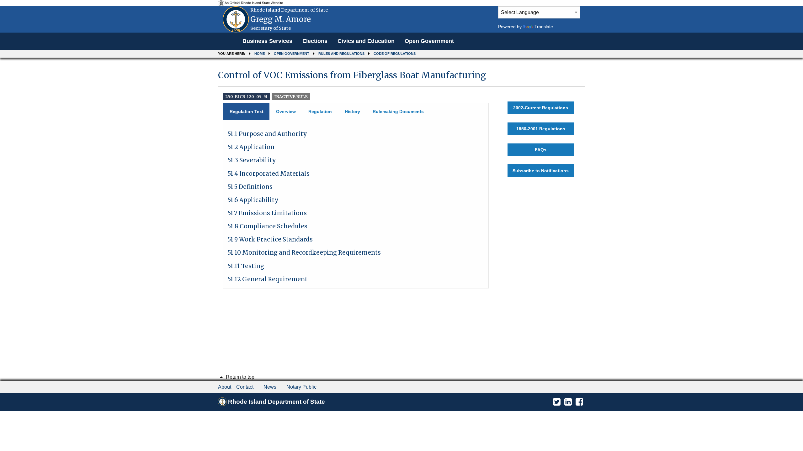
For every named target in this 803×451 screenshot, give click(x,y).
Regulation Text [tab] (246, 111)
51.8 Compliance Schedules (267, 226)
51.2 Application (251, 147)
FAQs (540, 149)
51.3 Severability (252, 160)
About (224, 387)
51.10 (304, 252)
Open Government (429, 41)
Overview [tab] (286, 111)
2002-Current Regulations (540, 107)
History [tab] (352, 111)
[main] (401, 176)
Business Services (267, 41)
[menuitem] (267, 41)
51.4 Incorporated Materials (269, 173)
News (269, 387)
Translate (543, 26)
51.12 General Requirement (267, 279)
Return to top (239, 377)
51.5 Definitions (250, 186)
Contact (244, 387)
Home (259, 53)
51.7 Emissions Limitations (267, 213)
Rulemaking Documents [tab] (398, 111)
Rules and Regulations (341, 53)
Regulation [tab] (320, 111)
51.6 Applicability (253, 200)
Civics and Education (366, 41)
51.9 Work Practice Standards (270, 239)
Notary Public (301, 387)
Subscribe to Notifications (541, 170)
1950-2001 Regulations (540, 128)
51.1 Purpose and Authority (267, 133)
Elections (314, 41)
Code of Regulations (395, 53)
